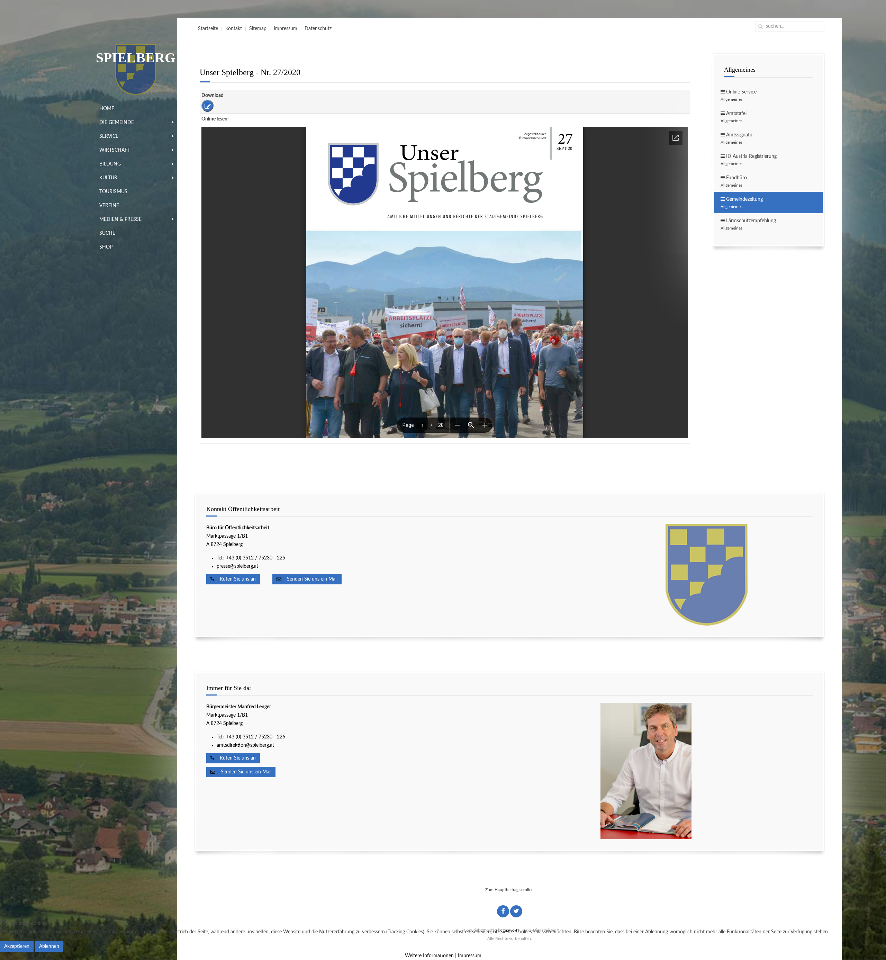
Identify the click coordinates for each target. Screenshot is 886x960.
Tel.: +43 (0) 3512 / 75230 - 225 (251, 558)
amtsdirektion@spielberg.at (245, 745)
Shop (105, 247)
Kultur (108, 178)
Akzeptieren (16, 946)
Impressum (285, 28)
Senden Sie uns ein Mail (309, 579)
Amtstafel (734, 117)
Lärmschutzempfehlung (748, 224)
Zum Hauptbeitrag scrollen (509, 890)
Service (108, 136)
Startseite (208, 28)
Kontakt (233, 28)
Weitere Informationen (429, 955)
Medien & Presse (120, 219)
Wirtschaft (114, 150)
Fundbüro (734, 181)
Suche (107, 233)
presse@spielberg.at (237, 566)
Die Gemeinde (116, 122)
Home (106, 108)
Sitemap (257, 28)
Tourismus (113, 191)
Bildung (110, 164)
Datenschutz (318, 28)
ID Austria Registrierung (749, 160)
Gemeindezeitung (742, 203)
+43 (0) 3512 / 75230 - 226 (256, 737)
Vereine (109, 205)
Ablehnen (49, 946)
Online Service (739, 95)
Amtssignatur (737, 138)
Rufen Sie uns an (235, 579)
